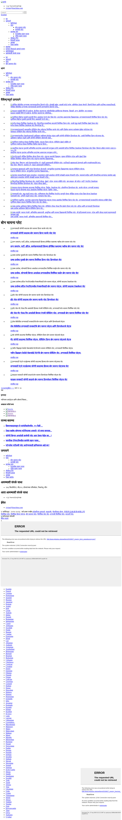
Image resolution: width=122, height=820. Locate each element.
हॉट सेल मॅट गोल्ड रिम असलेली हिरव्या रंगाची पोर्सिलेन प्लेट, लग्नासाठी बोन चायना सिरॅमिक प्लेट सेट (49, 313)
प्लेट (11, 25)
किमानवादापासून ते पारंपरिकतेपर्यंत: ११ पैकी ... (24, 426)
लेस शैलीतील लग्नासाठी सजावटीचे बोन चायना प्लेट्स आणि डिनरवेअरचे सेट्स (40, 326)
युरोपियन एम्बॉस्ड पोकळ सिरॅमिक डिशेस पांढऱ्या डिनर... (29, 144)
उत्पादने (8, 21)
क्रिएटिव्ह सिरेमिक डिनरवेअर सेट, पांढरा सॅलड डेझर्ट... (29, 183)
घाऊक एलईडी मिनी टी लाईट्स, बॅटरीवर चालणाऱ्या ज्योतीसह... (31, 113)
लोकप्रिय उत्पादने (39, 512)
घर (7, 19)
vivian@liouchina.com (14, 507)
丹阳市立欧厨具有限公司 (74, 512)
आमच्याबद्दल (10, 51)
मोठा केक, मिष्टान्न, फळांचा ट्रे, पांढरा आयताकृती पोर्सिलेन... (30, 165)
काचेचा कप (14, 32)
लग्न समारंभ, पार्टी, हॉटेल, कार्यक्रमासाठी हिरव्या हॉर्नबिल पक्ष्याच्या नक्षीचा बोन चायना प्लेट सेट (47, 246)
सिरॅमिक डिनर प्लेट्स (18, 514)
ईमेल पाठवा (4, 518)
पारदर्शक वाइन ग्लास (22, 34)
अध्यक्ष (12, 42)
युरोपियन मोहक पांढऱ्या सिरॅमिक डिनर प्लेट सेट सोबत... (29, 202)
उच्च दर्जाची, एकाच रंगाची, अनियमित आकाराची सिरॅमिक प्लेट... (31, 217)
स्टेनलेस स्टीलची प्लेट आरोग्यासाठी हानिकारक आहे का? (28, 445)
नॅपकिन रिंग (14, 38)
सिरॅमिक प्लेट (5, 514)
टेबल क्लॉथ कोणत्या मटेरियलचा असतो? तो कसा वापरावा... (29, 430)
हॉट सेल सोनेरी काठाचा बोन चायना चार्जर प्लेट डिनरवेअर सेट (34, 299)
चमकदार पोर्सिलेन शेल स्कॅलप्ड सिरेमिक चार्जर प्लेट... (28, 132)
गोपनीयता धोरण (57, 512)
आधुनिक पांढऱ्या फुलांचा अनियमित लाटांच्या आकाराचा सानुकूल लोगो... (34, 152)
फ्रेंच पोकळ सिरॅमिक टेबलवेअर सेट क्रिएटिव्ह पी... (27, 125)
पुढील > (9, 388)
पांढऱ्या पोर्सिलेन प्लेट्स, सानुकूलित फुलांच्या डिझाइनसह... (29, 171)
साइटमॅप (48, 512)
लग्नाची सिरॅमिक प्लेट (57, 514)
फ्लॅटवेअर (13, 23)
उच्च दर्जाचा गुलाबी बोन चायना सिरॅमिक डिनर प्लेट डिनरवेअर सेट (36, 259)
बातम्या (8, 47)
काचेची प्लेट (19, 30)
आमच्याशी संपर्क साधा (13, 53)
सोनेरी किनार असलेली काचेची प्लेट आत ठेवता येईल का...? (29, 435)
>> (13, 388)
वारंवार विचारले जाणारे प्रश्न (15, 49)
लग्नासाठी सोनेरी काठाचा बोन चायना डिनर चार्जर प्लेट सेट (33, 233)
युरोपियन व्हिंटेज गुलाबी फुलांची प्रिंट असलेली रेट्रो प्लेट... (30, 119)
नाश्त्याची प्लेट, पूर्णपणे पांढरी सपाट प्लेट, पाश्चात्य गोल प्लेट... (31, 196)
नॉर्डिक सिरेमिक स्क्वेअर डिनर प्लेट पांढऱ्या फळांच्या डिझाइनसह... (32, 159)
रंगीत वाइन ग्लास (21, 36)
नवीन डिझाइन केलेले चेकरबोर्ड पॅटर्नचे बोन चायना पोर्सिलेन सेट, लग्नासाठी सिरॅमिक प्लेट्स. (45, 353)
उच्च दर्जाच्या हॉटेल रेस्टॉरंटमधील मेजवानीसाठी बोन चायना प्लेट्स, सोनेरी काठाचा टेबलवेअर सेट (47, 286)
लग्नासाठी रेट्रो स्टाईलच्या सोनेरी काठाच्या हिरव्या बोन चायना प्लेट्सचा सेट (39, 366)
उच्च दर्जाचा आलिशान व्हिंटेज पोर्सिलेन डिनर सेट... (27, 208)
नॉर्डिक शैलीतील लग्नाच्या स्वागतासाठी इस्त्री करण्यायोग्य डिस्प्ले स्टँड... (34, 107)
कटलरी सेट (69, 514)
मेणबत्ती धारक (15, 40)
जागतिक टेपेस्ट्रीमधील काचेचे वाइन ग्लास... (23, 440)
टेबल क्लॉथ (14, 45)
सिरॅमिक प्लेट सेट (43, 514)
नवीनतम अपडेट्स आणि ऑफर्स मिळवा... (14, 400)
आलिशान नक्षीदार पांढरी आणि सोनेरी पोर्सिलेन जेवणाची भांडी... (31, 138)
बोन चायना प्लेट (20, 27)
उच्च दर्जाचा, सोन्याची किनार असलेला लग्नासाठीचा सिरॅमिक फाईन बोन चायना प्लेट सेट (44, 273)
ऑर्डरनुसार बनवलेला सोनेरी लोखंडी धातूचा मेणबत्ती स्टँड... (30, 177)
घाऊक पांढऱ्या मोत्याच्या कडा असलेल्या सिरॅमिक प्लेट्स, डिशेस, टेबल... (34, 190)
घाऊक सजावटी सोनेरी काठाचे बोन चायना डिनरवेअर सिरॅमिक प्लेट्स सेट (38, 379)
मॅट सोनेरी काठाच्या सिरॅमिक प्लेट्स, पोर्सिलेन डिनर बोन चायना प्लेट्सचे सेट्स (40, 339)
